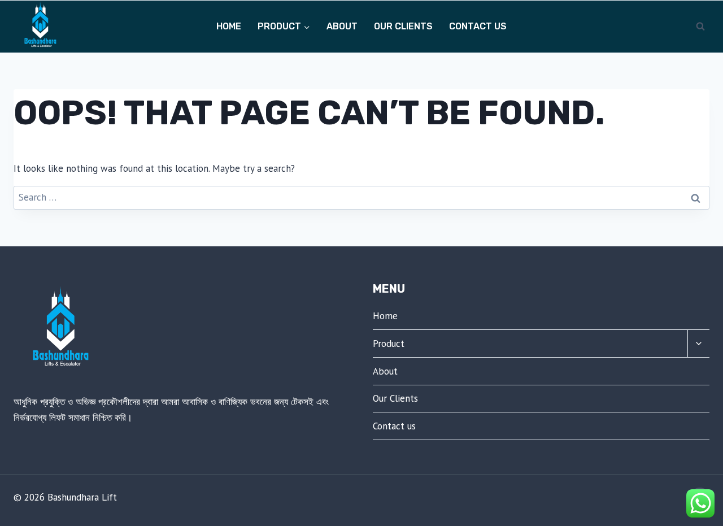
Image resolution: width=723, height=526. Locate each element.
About (342, 26)
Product (388, 343)
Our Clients (403, 26)
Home (228, 26)
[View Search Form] (700, 27)
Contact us (478, 26)
